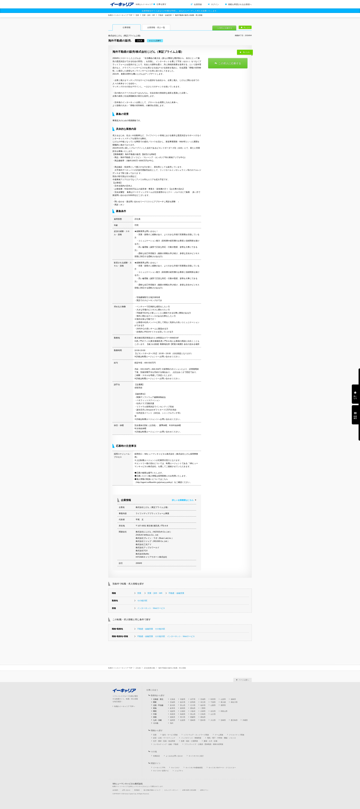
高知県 (202, 717)
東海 (155, 708)
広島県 (202, 714)
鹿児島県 (234, 720)
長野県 (223, 705)
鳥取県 (172, 714)
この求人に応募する (224, 28)
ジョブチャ (179, 771)
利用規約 (137, 790)
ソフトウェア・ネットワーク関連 (196, 735)
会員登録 (198, 4)
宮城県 (202, 699)
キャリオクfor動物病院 (194, 768)
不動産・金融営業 (165, 15)
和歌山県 (224, 711)
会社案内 (115, 790)
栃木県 (182, 702)
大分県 (213, 720)
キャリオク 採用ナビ (161, 771)
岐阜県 (172, 708)
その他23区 (142, 600)
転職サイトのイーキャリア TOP (120, 15)
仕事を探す (161, 4)
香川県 (182, 717)
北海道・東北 (158, 699)
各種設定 (156, 756)
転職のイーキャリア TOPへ (124, 706)
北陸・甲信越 (158, 705)
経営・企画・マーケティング (164, 738)
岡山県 (192, 714)
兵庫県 (202, 711)
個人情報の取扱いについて (152, 790)
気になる (247, 27)
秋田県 (213, 699)
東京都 (223, 702)
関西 (155, 711)
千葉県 (213, 702)
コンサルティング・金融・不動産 (165, 744)
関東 (155, 702)
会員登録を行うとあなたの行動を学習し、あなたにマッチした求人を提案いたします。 (180, 11)
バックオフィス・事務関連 (191, 738)
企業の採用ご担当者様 (189, 790)
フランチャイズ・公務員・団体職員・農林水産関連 (203, 744)
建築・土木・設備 (210, 741)
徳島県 (172, 717)
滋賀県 (172, 711)
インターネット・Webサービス (151, 608)
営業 (137, 15)
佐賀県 (182, 720)
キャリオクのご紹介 (196, 756)
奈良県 (213, 711)
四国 (155, 717)
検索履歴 (355, 417)
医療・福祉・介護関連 (189, 741)
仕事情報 (126, 27)
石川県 (192, 705)
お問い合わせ (126, 790)
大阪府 (192, 711)
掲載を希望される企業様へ (240, 4)
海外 (171, 723)
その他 (155, 723)
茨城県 (172, 702)
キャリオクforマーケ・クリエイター (222, 768)
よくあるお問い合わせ (174, 756)
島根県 (182, 714)
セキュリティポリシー (171, 790)
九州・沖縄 (157, 720)
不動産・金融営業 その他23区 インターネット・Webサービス (166, 636)
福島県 (233, 699)
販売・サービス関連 (170, 735)
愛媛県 (192, 717)
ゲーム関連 (219, 735)
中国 (155, 714)
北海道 (172, 699)
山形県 (223, 699)
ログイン (215, 4)
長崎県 (192, 720)
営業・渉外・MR (148, 15)
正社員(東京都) (149, 668)
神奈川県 (234, 702)
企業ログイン (204, 790)
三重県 (202, 708)
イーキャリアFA (159, 768)
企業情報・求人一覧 (156, 27)
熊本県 (202, 720)
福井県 (202, 705)
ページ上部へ (244, 680)
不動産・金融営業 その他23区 (151, 629)
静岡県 (182, 708)
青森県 (182, 699)
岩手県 (192, 699)
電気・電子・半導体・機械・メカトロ (221, 738)
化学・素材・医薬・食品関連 (164, 741)
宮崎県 (223, 720)
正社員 (138, 668)
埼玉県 (202, 702)
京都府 (182, 711)
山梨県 (213, 705)
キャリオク (175, 768)
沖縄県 (245, 720)
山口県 (213, 714)
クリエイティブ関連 (236, 735)
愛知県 (192, 708)
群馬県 (192, 702)
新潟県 (172, 705)
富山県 (182, 705)
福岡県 (172, 720)
